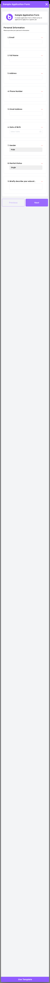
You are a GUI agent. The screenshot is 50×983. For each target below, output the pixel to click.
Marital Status (15, 163)
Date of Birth (15, 127)
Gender (12, 145)
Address (13, 73)
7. (8, 145)
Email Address (16, 109)
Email (11, 37)
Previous (13, 202)
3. (8, 73)
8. (8, 163)
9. (8, 181)
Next (36, 202)
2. (8, 55)
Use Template (25, 979)
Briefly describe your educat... (22, 181)
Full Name (13, 55)
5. (8, 109)
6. (8, 127)
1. (8, 37)
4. (8, 91)
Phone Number (16, 91)
